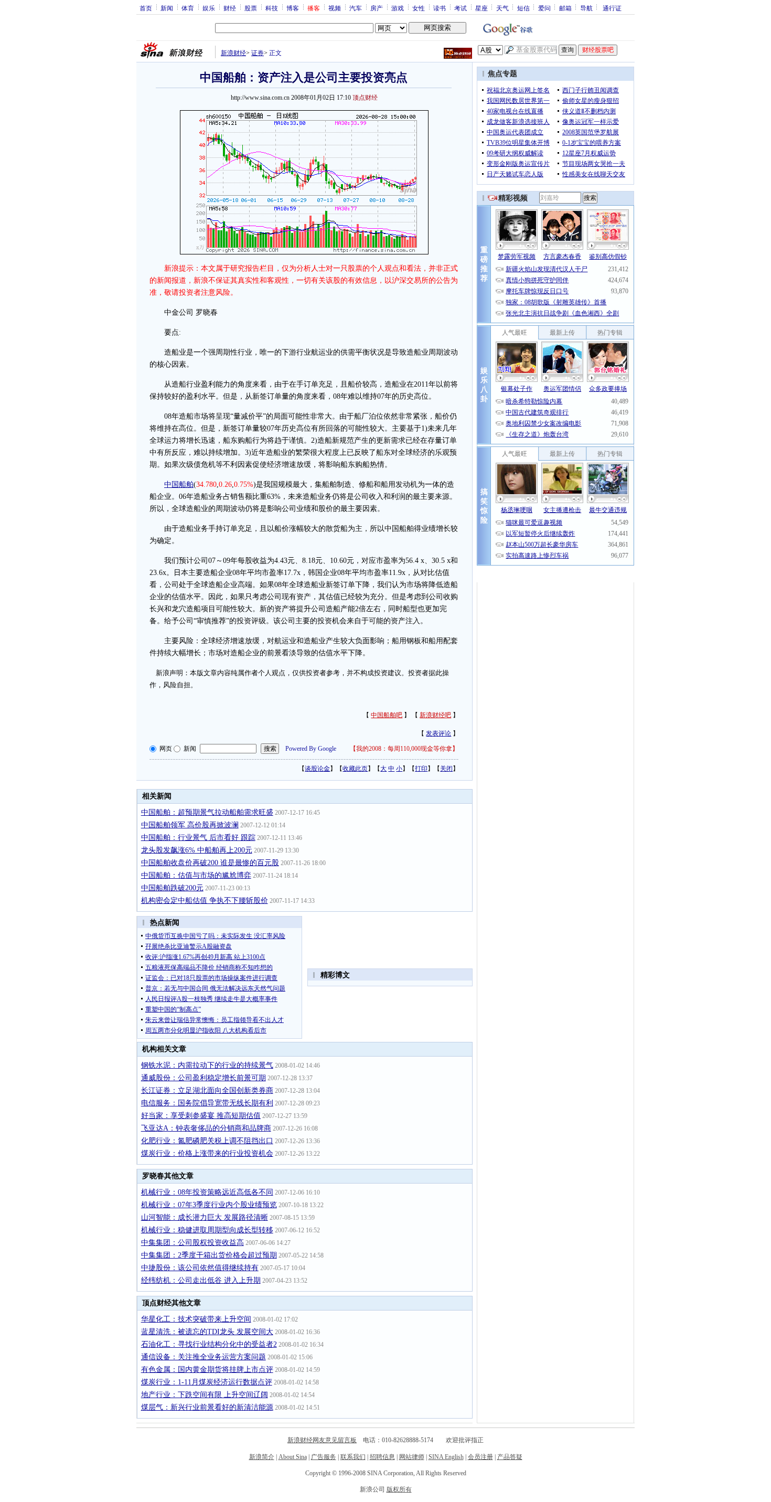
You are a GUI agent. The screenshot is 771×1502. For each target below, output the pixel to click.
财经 (229, 8)
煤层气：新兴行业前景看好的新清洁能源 (207, 1407)
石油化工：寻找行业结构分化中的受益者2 (209, 1344)
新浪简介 (261, 1457)
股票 (250, 8)
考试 (460, 8)
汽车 (355, 8)
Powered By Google (310, 748)
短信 (523, 8)
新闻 (166, 8)
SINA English (446, 1457)
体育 (187, 8)
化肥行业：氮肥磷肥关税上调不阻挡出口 (207, 1141)
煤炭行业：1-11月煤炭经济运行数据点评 (206, 1382)
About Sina (293, 1457)
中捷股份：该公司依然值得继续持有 (200, 1268)
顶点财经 (365, 97)
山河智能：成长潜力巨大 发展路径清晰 (204, 1217)
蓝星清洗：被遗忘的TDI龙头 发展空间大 (207, 1332)
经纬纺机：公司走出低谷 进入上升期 (201, 1280)
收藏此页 (355, 768)
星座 (481, 8)
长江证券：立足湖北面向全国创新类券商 (207, 1090)
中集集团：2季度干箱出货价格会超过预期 (209, 1255)
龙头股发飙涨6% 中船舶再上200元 (196, 850)
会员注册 (480, 1457)
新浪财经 (233, 53)
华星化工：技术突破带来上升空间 (196, 1319)
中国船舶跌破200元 (172, 888)
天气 (502, 8)
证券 (257, 53)
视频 (334, 8)
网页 (165, 748)
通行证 (612, 8)
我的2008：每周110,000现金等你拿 (404, 748)
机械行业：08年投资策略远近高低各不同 (207, 1192)
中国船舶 (179, 484)
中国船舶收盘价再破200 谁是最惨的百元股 (210, 863)
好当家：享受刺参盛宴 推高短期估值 (201, 1116)
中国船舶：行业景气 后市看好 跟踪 (198, 837)
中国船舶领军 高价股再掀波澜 (190, 825)
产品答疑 (509, 1457)
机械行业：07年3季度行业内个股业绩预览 (209, 1205)
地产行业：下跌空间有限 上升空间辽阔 (204, 1395)
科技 (271, 8)
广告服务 (323, 1457)
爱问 (544, 8)
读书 (439, 8)
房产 (376, 8)
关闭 (446, 768)
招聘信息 (382, 1457)
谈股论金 (317, 768)
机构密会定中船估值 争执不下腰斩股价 (204, 900)
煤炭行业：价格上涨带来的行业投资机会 (207, 1153)
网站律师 (411, 1457)
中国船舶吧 (386, 715)
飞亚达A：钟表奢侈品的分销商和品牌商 (206, 1128)
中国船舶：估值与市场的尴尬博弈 (196, 875)
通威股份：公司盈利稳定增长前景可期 (203, 1078)
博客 (292, 8)
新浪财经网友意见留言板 (322, 1440)
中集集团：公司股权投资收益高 (192, 1243)
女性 (418, 8)
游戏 (397, 8)
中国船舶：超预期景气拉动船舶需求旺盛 (207, 812)
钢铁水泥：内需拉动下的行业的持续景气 (207, 1065)
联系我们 (353, 1457)
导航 (586, 8)
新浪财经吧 (435, 715)
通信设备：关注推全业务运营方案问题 (203, 1357)
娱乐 (208, 8)
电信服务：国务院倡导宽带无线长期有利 (207, 1103)
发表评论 (438, 733)
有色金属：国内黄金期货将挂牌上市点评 (207, 1369)
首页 (146, 8)
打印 (421, 768)
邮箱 (565, 8)
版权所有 (399, 1489)
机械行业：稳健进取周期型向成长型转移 (207, 1230)
